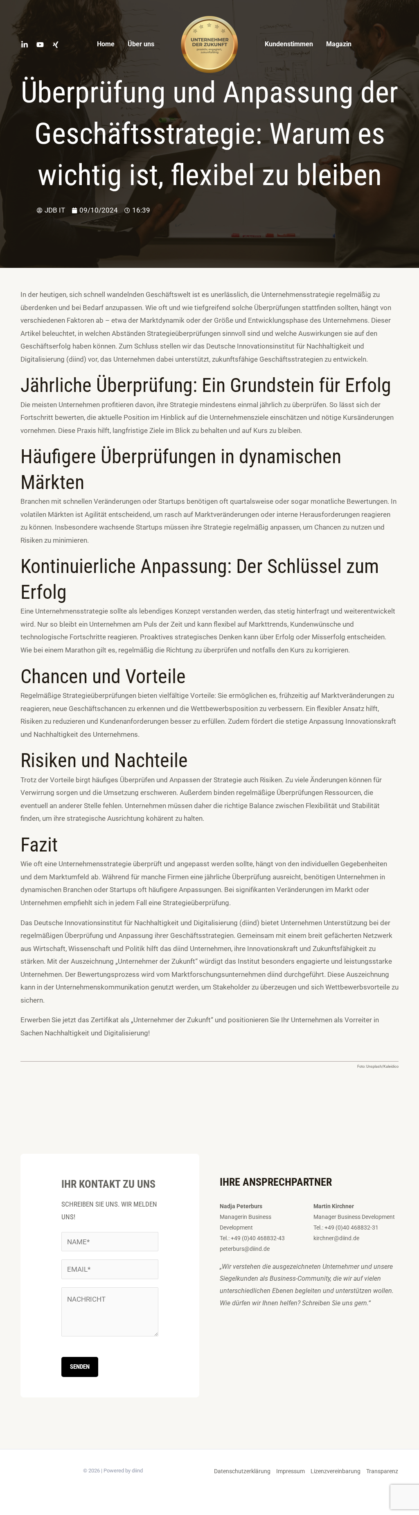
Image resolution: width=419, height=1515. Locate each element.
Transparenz (382, 1471)
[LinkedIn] (24, 44)
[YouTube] (40, 44)
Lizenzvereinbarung (335, 1471)
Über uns (141, 44)
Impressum (290, 1471)
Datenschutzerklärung (242, 1471)
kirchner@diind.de (336, 1238)
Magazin (338, 44)
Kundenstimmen (289, 44)
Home (106, 44)
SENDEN (80, 1366)
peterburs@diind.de (245, 1249)
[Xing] (55, 44)
